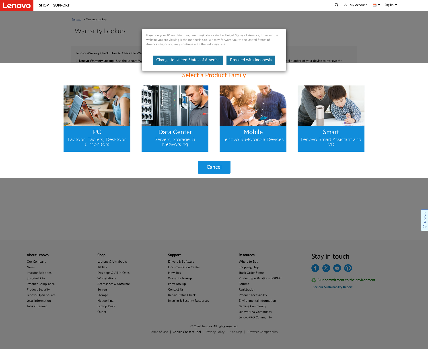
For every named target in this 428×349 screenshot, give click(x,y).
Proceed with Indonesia (251, 60)
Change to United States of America (188, 60)
